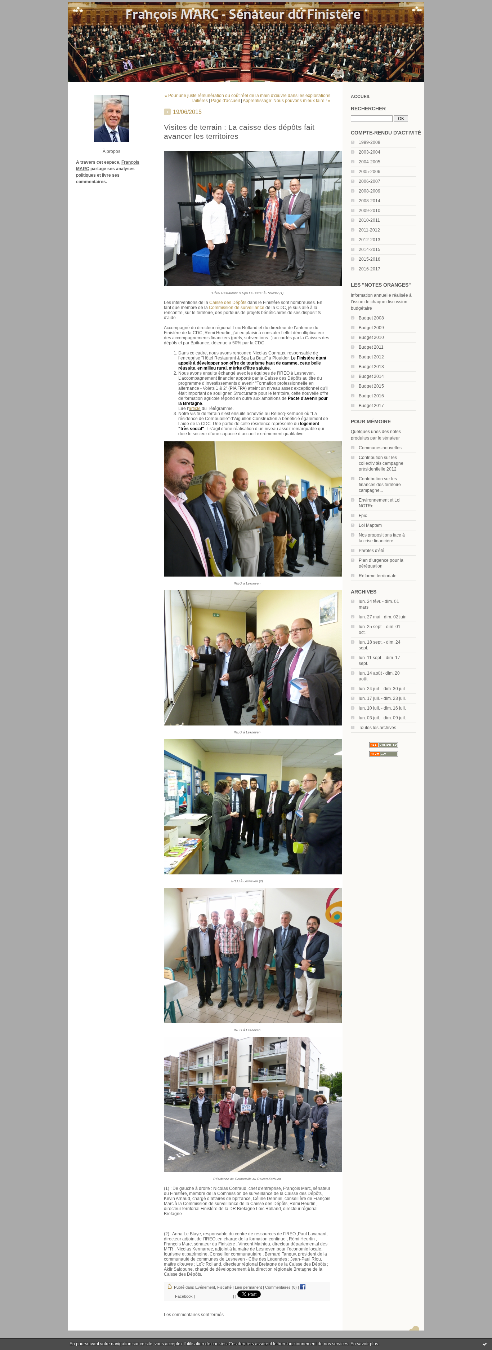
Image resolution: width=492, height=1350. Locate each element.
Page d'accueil (225, 100)
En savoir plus (364, 1343)
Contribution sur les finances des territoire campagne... (380, 484)
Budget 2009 (371, 327)
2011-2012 (369, 230)
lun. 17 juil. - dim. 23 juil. (382, 698)
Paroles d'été (371, 550)
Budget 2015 (371, 386)
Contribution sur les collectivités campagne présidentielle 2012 (381, 463)
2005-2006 (369, 171)
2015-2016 (369, 259)
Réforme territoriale (378, 575)
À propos (111, 151)
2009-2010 (369, 210)
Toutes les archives (377, 727)
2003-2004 (369, 152)
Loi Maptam (370, 525)
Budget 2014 (371, 376)
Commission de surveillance (236, 307)
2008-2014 (369, 200)
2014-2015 (369, 249)
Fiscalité (224, 1287)
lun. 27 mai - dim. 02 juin (383, 616)
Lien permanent (248, 1287)
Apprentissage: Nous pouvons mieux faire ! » (286, 100)
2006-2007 (369, 181)
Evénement (205, 1287)
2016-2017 (369, 269)
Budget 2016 (371, 395)
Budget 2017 (371, 405)
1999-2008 (369, 142)
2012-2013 (369, 239)
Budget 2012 (371, 356)
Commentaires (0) (281, 1287)
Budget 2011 (371, 347)
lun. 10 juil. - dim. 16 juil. (382, 708)
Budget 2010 (371, 337)
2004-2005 (369, 161)
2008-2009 (369, 191)
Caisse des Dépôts (227, 302)
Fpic (363, 515)
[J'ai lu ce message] (485, 1344)
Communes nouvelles (380, 447)
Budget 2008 (371, 318)
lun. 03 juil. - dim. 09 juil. (382, 717)
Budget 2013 (371, 366)
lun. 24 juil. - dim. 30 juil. (382, 688)
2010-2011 (369, 220)
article (195, 408)
